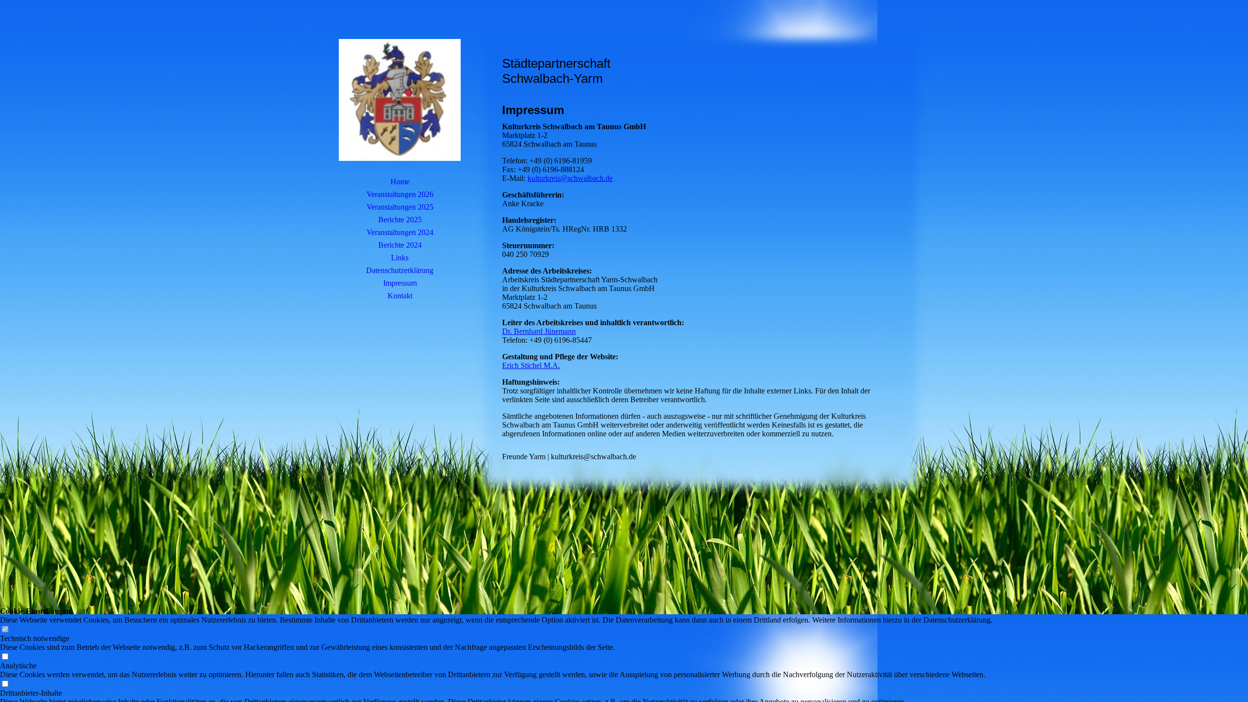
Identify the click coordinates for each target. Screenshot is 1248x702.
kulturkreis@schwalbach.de (570, 178)
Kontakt (400, 296)
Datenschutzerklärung (399, 270)
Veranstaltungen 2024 (400, 232)
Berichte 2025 (400, 219)
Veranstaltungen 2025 (400, 207)
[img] (400, 100)
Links (400, 258)
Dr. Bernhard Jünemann (539, 331)
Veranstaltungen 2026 (400, 194)
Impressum (400, 283)
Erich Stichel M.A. (531, 365)
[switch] (5, 629)
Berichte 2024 (400, 245)
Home (400, 181)
